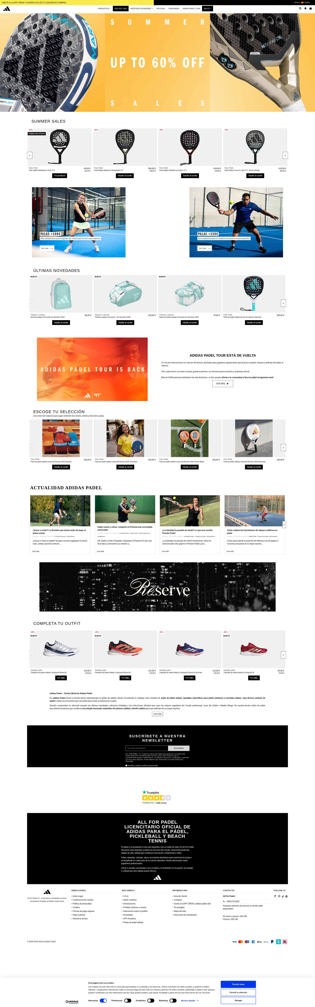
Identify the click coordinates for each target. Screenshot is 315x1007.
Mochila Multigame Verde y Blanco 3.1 (109, 170)
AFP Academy (129, 919)
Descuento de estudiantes (185, 915)
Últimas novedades (56, 270)
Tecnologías (179, 907)
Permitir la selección (238, 992)
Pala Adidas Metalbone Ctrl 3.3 (171, 170)
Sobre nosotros (130, 900)
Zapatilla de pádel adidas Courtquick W (239, 672)
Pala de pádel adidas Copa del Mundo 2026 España (51, 462)
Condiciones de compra (83, 900)
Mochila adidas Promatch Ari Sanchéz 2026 (48, 317)
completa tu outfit (57, 623)
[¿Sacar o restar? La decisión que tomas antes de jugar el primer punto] (60, 512)
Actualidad (128, 915)
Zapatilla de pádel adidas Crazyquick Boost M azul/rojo (180, 672)
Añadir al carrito (60, 176)
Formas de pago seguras (83, 911)
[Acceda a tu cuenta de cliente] (305, 8)
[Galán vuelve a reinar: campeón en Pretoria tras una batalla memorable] (125, 512)
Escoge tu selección (59, 412)
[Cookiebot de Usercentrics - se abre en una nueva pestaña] (72, 1002)
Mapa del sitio (180, 911)
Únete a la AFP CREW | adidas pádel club (192, 904)
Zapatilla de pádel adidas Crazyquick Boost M (113, 672)
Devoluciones (129, 904)
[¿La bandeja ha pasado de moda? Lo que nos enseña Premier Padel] (190, 512)
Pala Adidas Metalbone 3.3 (39, 170)
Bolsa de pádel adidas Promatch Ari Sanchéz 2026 (179, 317)
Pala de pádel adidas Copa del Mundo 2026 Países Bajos (181, 462)
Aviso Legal (78, 896)
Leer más (35, 551)
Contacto (178, 900)
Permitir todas (238, 984)
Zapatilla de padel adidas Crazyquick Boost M (48, 672)
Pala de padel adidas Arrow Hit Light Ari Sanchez (242, 317)
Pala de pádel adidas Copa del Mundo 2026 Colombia (116, 462)
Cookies (76, 907)
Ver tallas (61, 678)
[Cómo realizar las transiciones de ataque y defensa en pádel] (255, 512)
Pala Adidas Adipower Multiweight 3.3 (239, 170)
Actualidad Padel (124, 533)
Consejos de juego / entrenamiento (65, 536)
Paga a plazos (79, 915)
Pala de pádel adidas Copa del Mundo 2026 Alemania (244, 462)
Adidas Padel (134, 533)
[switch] (127, 1001)
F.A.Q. (126, 896)
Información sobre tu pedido (135, 911)
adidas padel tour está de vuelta (223, 355)
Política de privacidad (82, 904)
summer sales (49, 121)
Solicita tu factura (80, 919)
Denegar (238, 1000)
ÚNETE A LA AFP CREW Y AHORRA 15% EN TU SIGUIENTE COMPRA (34, 3)
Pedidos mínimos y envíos (134, 907)
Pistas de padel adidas (133, 922)
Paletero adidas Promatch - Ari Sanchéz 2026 (112, 317)
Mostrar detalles (188, 1001)
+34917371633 (232, 901)
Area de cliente (180, 896)
